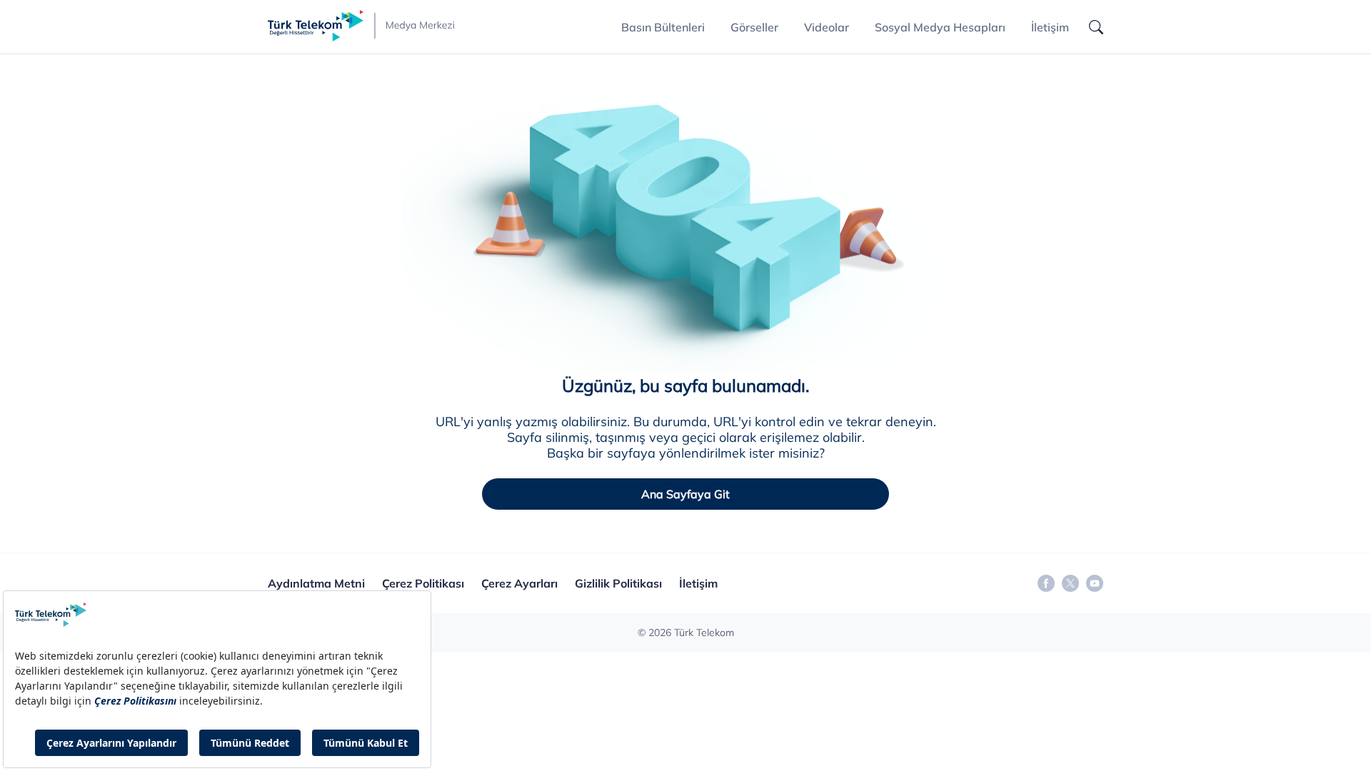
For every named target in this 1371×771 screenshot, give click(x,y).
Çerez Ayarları (519, 583)
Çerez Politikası (423, 583)
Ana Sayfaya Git (685, 494)
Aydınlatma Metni (316, 583)
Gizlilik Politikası (618, 583)
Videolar (826, 27)
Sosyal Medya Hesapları (940, 27)
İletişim (1050, 27)
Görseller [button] (754, 27)
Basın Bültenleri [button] (663, 27)
